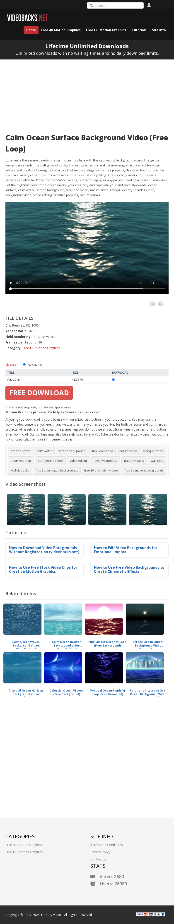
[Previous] (152, 304)
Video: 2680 (109, 876)
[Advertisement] (87, 93)
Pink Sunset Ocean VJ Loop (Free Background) (107, 643)
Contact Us (98, 859)
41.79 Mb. (78, 379)
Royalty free (35, 364)
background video (50, 461)
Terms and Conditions (106, 845)
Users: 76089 (111, 884)
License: (11, 364)
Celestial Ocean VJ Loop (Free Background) (67, 692)
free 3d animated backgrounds (57, 470)
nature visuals (134, 461)
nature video (128, 451)
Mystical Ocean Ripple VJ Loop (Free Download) (107, 692)
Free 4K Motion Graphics (23, 845)
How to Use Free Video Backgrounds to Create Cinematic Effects (129, 569)
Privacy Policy (100, 852)
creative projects (105, 461)
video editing (78, 461)
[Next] (160, 304)
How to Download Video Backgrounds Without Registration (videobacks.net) (44, 549)
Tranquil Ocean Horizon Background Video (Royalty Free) (26, 692)
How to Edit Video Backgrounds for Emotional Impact (125, 549)
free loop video (102, 451)
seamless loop (21, 461)
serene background (71, 451)
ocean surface (21, 451)
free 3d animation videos (101, 470)
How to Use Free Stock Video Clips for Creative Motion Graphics (43, 569)
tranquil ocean (153, 451)
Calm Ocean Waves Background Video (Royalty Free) (26, 643)
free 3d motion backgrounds (144, 470)
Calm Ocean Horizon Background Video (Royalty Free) (66, 643)
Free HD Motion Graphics (41, 348)
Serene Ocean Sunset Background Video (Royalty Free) (148, 643)
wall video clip (19, 470)
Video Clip (13, 379)
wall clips (157, 461)
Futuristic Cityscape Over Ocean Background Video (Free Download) (148, 692)
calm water (44, 451)
